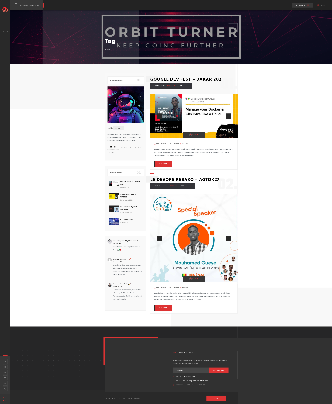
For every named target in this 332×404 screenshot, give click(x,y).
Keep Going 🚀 (125, 259)
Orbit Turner (161, 144)
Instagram (138, 147)
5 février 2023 (159, 86)
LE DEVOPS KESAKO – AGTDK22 (185, 179)
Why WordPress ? (126, 219)
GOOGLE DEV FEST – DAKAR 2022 (187, 79)
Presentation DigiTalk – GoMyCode (129, 208)
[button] (159, 116)
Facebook (124, 147)
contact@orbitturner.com (196, 381)
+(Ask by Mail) (190, 377)
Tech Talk (183, 86)
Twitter (131, 147)
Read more (163, 164)
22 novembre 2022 (160, 186)
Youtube (111, 153)
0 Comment (174, 144)
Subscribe (220, 370)
